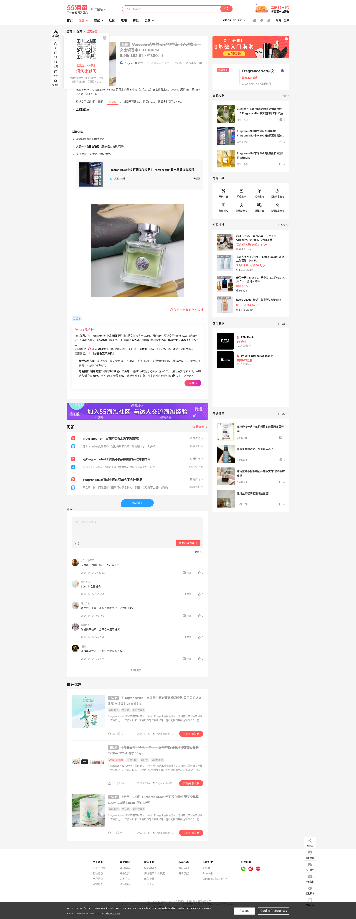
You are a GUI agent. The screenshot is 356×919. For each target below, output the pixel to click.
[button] (98, 9)
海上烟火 (85, 603)
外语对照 (259, 210)
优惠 (82, 20)
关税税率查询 (277, 196)
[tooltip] (86, 61)
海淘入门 (183, 868)
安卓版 (206, 868)
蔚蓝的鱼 (85, 625)
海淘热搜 (183, 873)
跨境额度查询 (277, 210)
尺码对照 (223, 196)
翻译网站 (223, 210)
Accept (244, 911)
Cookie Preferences (274, 911)
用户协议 (98, 878)
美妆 (78, 318)
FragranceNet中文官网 (136, 63)
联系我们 (125, 873)
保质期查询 (241, 210)
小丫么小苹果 (87, 560)
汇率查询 (259, 196)
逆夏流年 (85, 646)
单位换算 (241, 196)
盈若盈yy (85, 582)
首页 (69, 31)
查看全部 (198, 427)
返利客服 (125, 878)
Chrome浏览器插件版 (215, 878)
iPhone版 (207, 873)
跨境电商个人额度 (154, 873)
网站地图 (98, 884)
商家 (97, 20)
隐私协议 (98, 873)
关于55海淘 (99, 868)
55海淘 (77, 9)
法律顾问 (125, 884)
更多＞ (286, 95)
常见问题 (125, 868)
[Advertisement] (250, 542)
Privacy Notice (112, 913)
